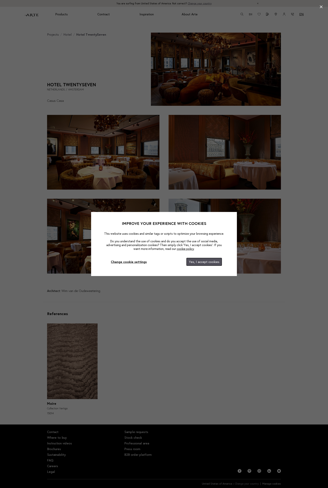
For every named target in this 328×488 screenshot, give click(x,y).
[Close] (321, 7)
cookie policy (185, 249)
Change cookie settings (129, 262)
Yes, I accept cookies (204, 262)
